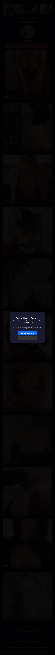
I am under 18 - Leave (27, 338)
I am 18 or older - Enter (28, 333)
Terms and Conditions (31, 327)
